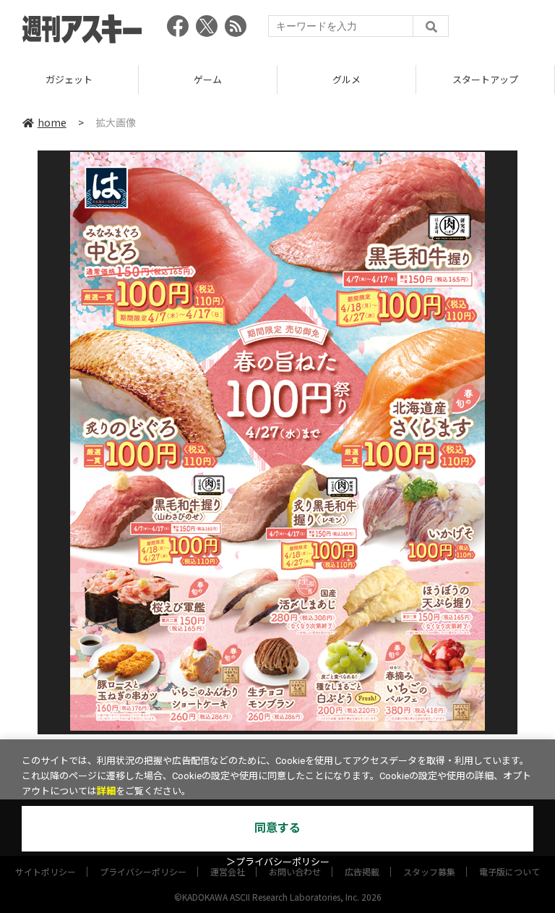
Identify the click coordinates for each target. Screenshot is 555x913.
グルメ (276, 79)
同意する (277, 828)
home (52, 122)
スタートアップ (414, 79)
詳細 (106, 791)
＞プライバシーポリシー (278, 862)
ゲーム (137, 79)
